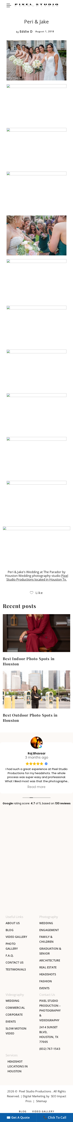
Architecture (49, 960)
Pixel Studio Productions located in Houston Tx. (37, 577)
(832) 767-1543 (49, 1049)
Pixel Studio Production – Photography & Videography (50, 1010)
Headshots (47, 974)
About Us (13, 923)
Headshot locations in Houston (17, 1066)
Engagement (49, 930)
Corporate (14, 1014)
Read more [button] (36, 787)
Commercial (15, 1007)
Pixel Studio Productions (35, 1091)
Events (44, 988)
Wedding (46, 923)
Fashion (45, 981)
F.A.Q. (10, 955)
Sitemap (41, 1101)
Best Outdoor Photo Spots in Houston (30, 717)
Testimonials (16, 969)
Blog (9, 930)
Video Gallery (16, 937)
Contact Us (14, 962)
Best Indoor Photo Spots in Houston (28, 661)
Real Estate (48, 967)
